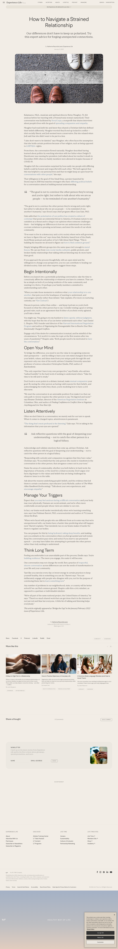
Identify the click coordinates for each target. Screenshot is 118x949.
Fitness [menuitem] (40, 2)
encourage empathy (33, 489)
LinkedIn (35, 638)
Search (102, 2)
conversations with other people (38, 174)
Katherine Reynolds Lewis (55, 46)
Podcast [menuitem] (74, 2)
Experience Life (68, 46)
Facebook (15, 638)
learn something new (54, 581)
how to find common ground (76, 243)
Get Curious (41, 301)
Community (97, 638)
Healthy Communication (49, 688)
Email (48, 638)
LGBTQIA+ (31, 146)
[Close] (114, 915)
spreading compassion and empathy (72, 123)
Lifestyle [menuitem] (66, 2)
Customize (100, 942)
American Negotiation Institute (70, 399)
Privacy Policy (90, 929)
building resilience (32, 558)
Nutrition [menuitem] (49, 2)
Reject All (100, 937)
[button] (4, 2)
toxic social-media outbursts (58, 250)
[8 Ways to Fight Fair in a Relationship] (23, 671)
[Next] (110, 646)
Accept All (100, 932)
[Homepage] (16, 2)
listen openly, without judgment (78, 318)
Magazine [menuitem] (84, 2)
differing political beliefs (81, 182)
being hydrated (55, 533)
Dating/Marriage (20, 690)
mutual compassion (79, 381)
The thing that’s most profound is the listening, (45, 424)
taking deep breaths (71, 533)
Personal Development (64, 688)
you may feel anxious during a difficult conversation (57, 500)
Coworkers (107, 638)
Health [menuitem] (57, 2)
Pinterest (27, 638)
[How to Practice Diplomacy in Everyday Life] (59, 670)
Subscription (110, 2)
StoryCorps (57, 120)
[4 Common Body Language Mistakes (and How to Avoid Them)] (94, 670)
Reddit (42, 638)
